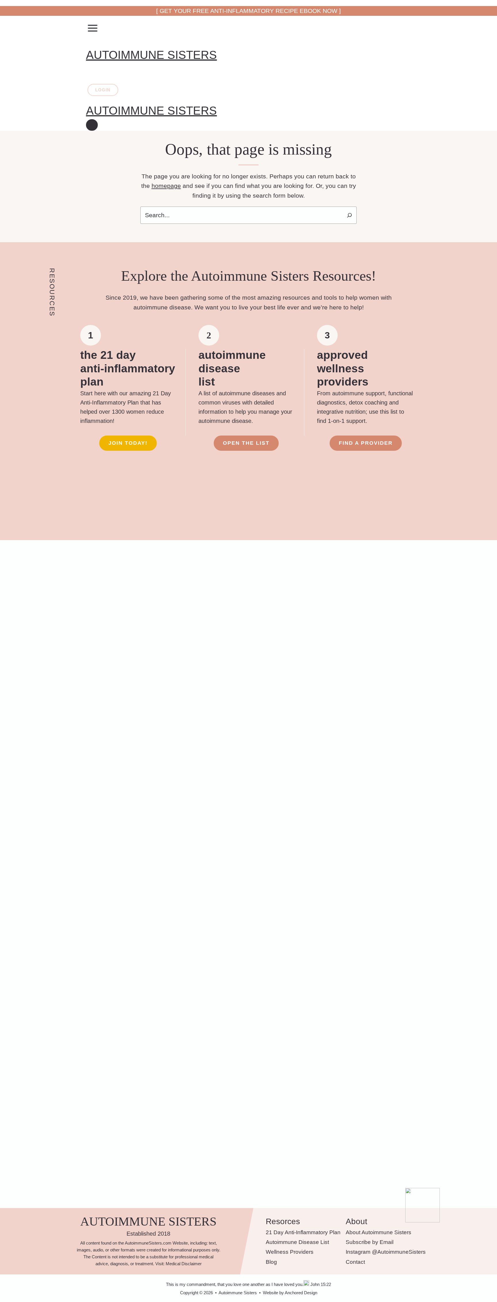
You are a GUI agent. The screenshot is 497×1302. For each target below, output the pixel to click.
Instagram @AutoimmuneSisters (386, 1252)
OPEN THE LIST (246, 443)
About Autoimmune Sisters (378, 1232)
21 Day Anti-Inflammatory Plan (303, 1232)
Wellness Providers (290, 1252)
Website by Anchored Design (290, 1292)
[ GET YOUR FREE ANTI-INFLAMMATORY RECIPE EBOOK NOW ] (248, 10)
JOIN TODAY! (128, 443)
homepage (166, 185)
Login (102, 89)
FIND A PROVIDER (366, 443)
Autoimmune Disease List (297, 1242)
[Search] (349, 215)
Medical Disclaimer (184, 1263)
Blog (271, 1262)
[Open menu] (92, 125)
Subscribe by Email (369, 1242)
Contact (355, 1262)
